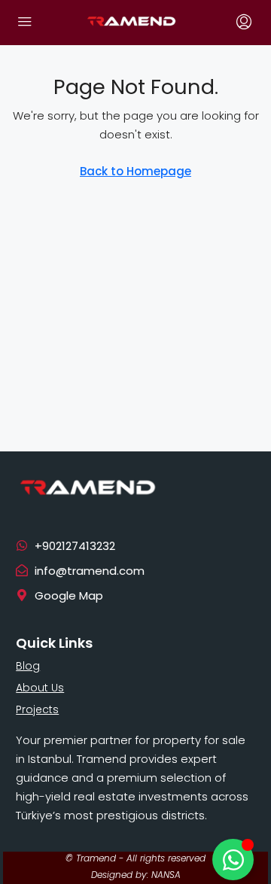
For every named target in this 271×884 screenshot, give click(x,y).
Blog (28, 665)
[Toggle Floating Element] (233, 859)
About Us (40, 687)
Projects (37, 709)
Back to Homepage (135, 171)
